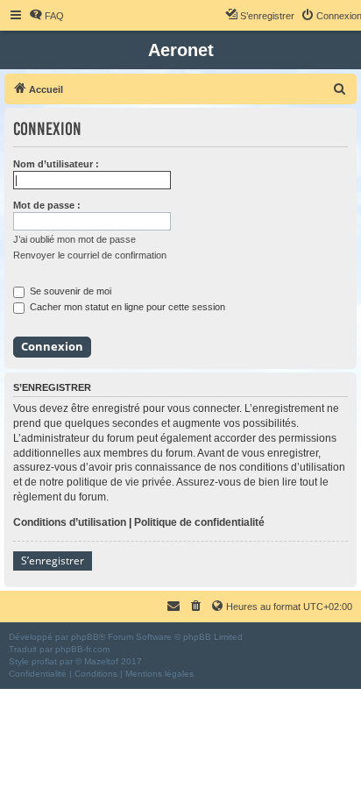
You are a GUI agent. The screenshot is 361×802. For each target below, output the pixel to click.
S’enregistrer (52, 560)
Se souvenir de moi (69, 291)
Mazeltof (101, 661)
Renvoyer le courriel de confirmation (89, 255)
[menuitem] (46, 15)
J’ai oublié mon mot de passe (74, 239)
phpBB (85, 637)
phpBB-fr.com (82, 649)
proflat (44, 661)
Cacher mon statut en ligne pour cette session (126, 307)
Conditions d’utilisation (69, 522)
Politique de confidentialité (199, 522)
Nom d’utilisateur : (56, 164)
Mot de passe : (47, 205)
